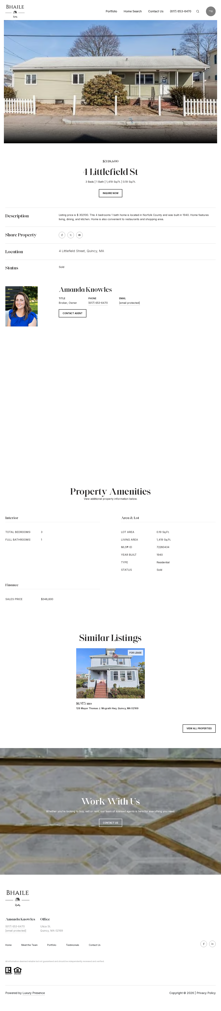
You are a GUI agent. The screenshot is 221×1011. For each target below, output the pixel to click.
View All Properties (199, 728)
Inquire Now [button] (110, 193)
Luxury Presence (33, 993)
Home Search (133, 11)
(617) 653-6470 (180, 11)
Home (8, 945)
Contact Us (94, 945)
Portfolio (111, 11)
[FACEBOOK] (203, 944)
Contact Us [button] (110, 822)
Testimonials (72, 945)
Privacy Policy (206, 993)
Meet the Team (29, 945)
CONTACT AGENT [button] (73, 313)
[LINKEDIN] (212, 944)
